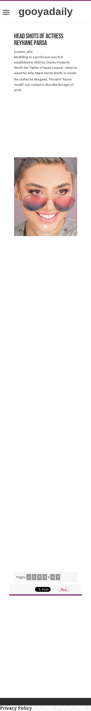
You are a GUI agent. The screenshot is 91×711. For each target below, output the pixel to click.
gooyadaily (45, 11)
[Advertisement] (45, 125)
